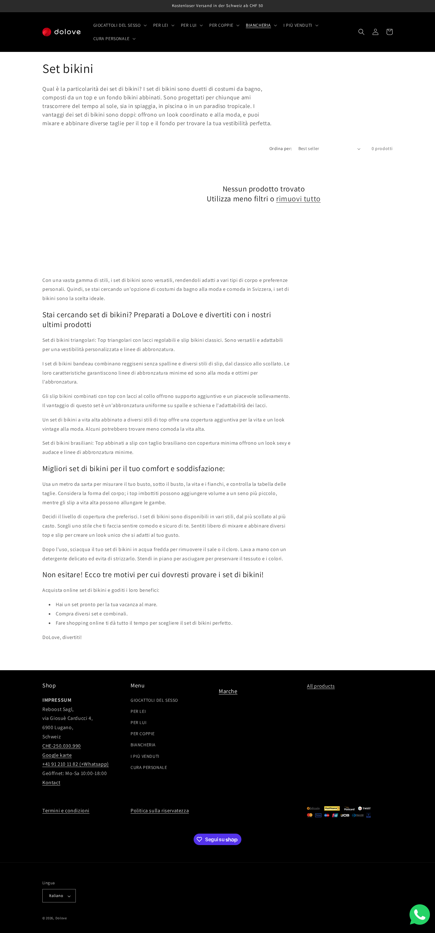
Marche (228, 691)
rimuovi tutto (298, 199)
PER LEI (138, 711)
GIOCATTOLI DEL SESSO (154, 700)
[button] (119, 25)
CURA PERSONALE (149, 767)
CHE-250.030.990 (61, 745)
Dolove (61, 918)
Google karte (57, 754)
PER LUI (138, 722)
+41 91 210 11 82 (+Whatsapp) (75, 764)
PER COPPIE (143, 733)
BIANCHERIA (143, 745)
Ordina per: (280, 148)
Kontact (51, 782)
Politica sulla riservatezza (160, 810)
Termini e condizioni (65, 810)
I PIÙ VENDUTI (145, 756)
